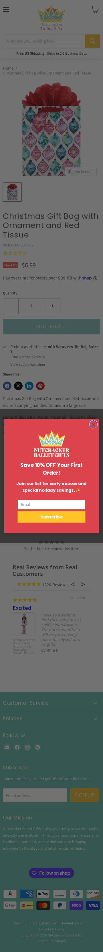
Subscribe (51, 517)
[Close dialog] (93, 424)
